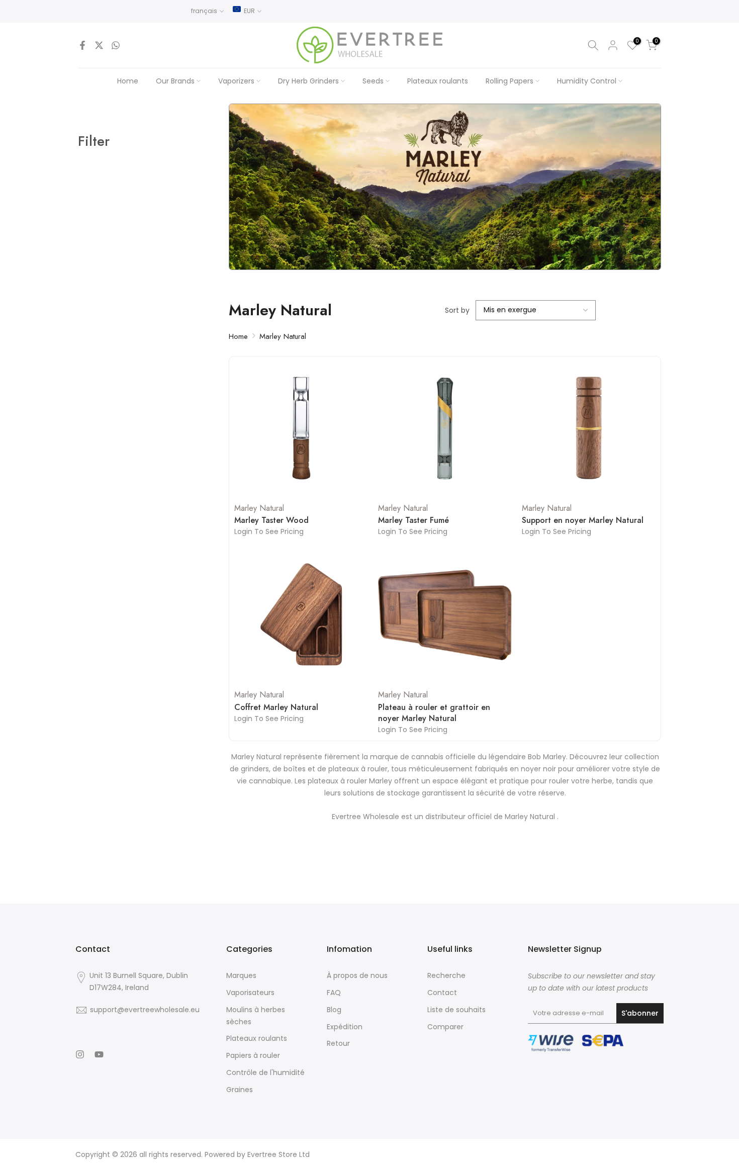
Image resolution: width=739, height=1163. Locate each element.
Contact (442, 993)
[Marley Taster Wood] (301, 428)
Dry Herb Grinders (308, 81)
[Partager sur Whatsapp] (115, 45)
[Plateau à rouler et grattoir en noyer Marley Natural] (445, 615)
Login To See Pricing (269, 531)
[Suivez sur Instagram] (79, 1054)
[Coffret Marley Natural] (301, 615)
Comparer (445, 1027)
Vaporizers (236, 81)
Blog (334, 1010)
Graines (239, 1090)
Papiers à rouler (253, 1055)
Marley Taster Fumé (413, 520)
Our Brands (175, 81)
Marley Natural (282, 336)
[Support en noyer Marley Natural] (589, 428)
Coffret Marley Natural (276, 707)
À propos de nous (357, 975)
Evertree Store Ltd (278, 1154)
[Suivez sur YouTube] (99, 1054)
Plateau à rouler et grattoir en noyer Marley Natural (434, 713)
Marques (241, 975)
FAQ (334, 993)
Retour (338, 1043)
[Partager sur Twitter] (99, 45)
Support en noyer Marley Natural (582, 520)
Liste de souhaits (456, 1010)
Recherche (446, 975)
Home (127, 81)
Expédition (344, 1027)
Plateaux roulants (437, 81)
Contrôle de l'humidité (265, 1072)
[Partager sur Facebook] (82, 45)
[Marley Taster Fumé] (445, 428)
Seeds (373, 81)
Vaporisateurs (250, 993)
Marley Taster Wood (271, 520)
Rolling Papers (509, 81)
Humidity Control (586, 81)
